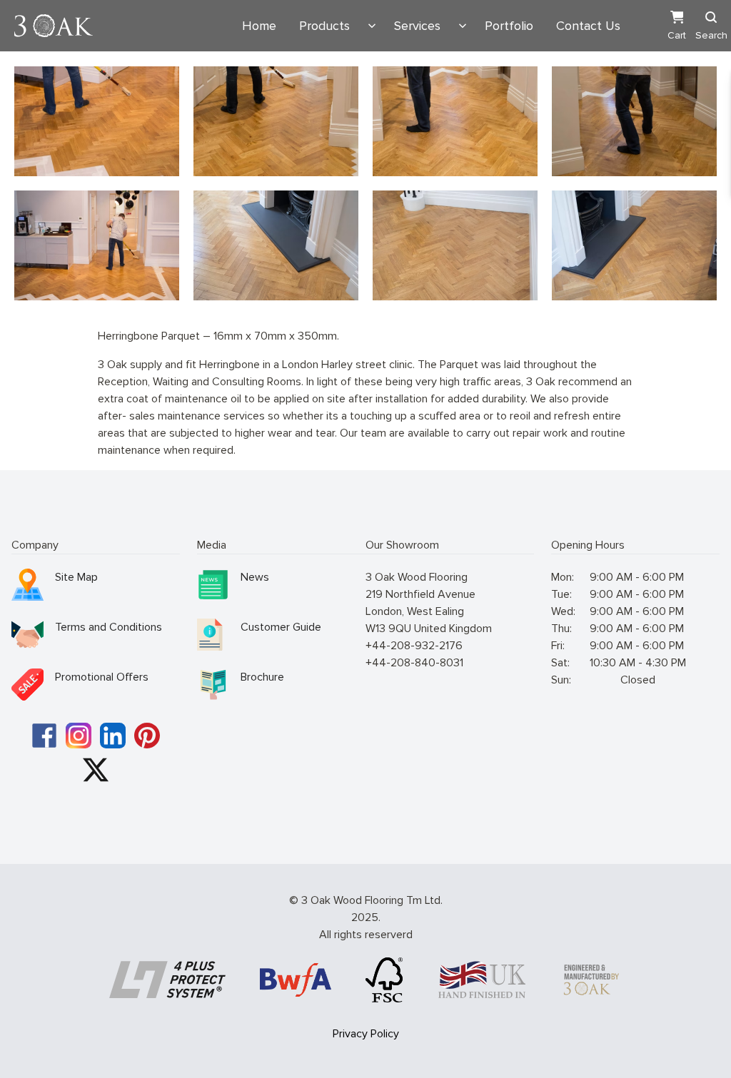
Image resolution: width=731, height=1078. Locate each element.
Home (259, 26)
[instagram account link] (78, 735)
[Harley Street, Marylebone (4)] (634, 245)
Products (324, 26)
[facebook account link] (44, 735)
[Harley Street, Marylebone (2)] (275, 245)
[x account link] (96, 770)
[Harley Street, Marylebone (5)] (275, 121)
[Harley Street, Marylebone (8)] (96, 245)
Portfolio (509, 26)
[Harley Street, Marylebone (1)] (96, 121)
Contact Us (588, 26)
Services (417, 26)
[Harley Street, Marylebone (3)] (455, 245)
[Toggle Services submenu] (462, 25)
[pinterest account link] (147, 735)
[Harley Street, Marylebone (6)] (455, 121)
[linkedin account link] (113, 735)
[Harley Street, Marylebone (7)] (634, 121)
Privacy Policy (366, 1034)
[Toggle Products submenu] (372, 25)
